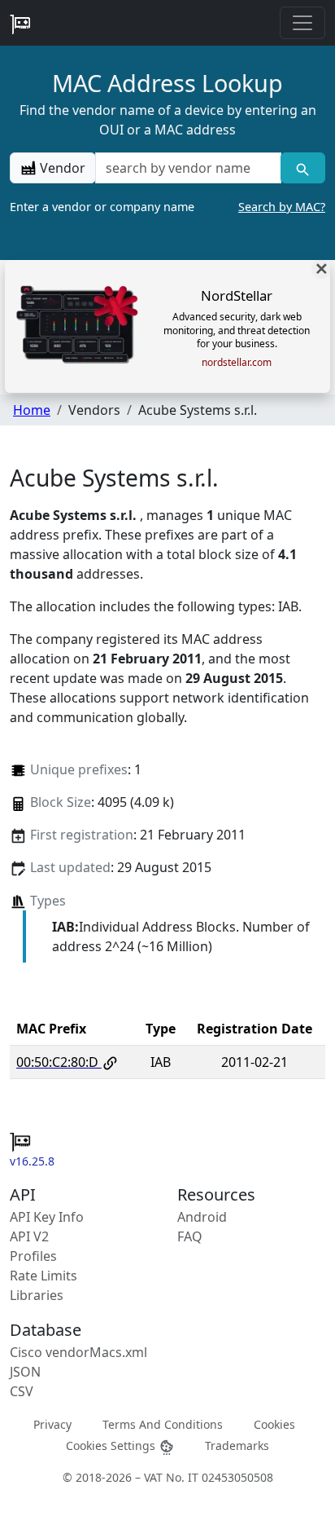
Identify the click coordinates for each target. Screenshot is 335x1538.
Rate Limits (43, 1276)
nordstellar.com (237, 362)
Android (202, 1217)
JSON (25, 1372)
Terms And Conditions (162, 1424)
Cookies (274, 1424)
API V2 (29, 1236)
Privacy (52, 1424)
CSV (21, 1391)
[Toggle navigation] (302, 23)
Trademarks (237, 1444)
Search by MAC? (281, 206)
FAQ (189, 1236)
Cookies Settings (112, 1444)
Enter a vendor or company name (167, 206)
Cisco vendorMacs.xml (78, 1352)
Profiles (33, 1256)
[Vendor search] (303, 167)
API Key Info (47, 1217)
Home (31, 410)
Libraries (36, 1295)
